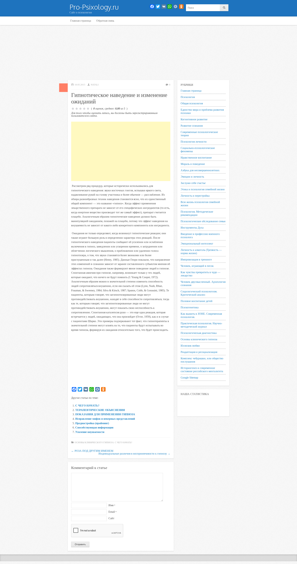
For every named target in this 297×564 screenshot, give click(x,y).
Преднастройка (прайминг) (92, 423)
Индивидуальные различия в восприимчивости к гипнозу (134, 453)
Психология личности (194, 141)
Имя (111, 505)
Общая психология (192, 103)
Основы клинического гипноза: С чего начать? (103, 442)
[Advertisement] (148, 52)
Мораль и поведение (193, 163)
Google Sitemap (189, 377)
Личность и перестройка (195, 195)
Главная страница (80, 20)
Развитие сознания (192, 125)
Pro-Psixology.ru (94, 7)
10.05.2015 (80, 85)
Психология (188, 97)
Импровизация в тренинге (196, 259)
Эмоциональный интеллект (197, 243)
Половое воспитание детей (196, 301)
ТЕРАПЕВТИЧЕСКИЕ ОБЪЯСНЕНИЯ (100, 410)
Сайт (111, 518)
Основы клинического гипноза (199, 339)
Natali (94, 85)
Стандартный (63, 87)
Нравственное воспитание (196, 157)
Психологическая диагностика (199, 333)
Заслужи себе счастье (193, 183)
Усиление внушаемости (89, 432)
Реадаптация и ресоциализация (199, 352)
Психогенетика (190, 307)
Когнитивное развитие (194, 119)
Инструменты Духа (192, 227)
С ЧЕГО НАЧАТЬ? (87, 405)
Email (112, 511)
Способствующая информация (94, 427)
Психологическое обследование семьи (203, 221)
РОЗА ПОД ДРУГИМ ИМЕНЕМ (92, 450)
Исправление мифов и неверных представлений (105, 418)
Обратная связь (105, 20)
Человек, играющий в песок (197, 265)
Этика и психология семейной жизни (203, 189)
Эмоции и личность (192, 176)
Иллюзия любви (190, 345)
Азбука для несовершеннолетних (200, 170)
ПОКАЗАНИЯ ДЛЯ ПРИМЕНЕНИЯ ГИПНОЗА (105, 414)
